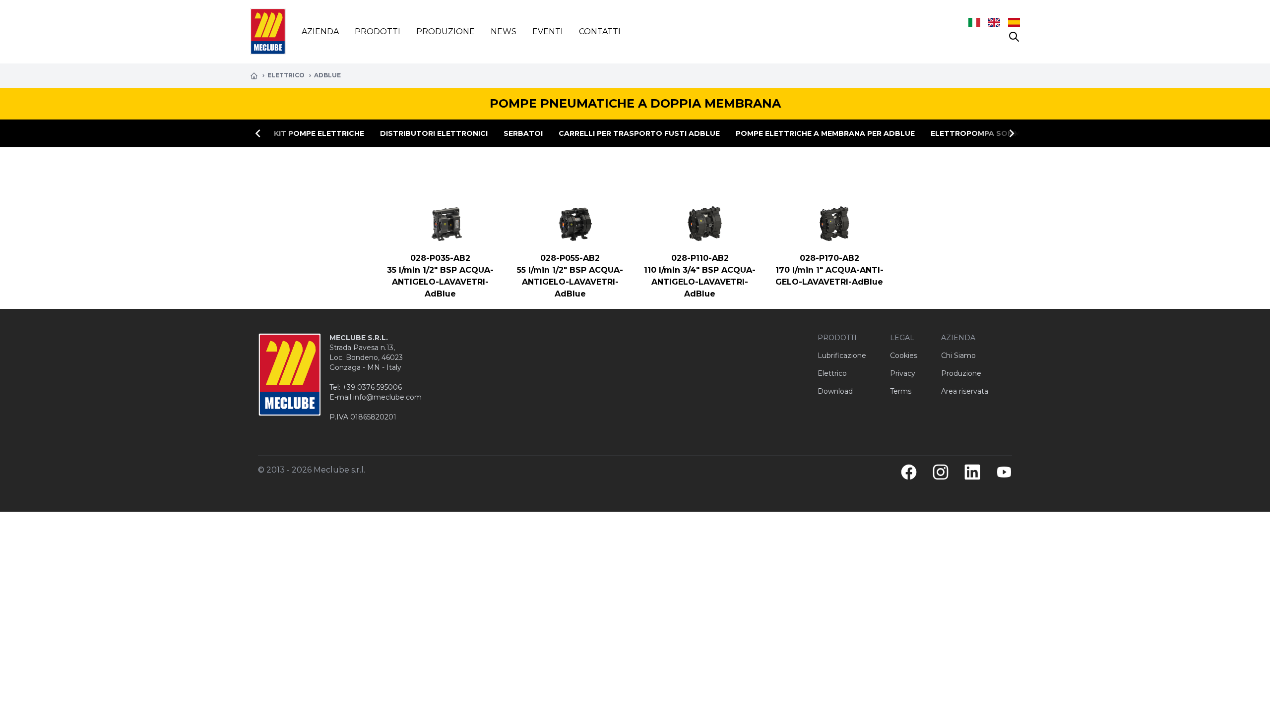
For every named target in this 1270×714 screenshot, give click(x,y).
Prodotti (377, 31)
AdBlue (327, 75)
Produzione (445, 31)
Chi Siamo (958, 355)
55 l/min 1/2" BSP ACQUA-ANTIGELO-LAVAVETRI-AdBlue (570, 281)
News (503, 31)
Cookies (903, 355)
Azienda (320, 31)
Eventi (547, 31)
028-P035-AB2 (440, 258)
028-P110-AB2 (700, 258)
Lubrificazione (842, 355)
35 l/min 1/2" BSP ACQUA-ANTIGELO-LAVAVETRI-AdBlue (440, 281)
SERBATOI (523, 133)
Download (835, 391)
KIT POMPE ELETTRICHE (319, 133)
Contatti (600, 31)
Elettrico (286, 75)
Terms (900, 391)
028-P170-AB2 (829, 258)
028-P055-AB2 (570, 258)
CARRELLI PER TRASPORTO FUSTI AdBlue (639, 133)
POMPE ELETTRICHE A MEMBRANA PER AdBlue (825, 133)
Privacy (902, 373)
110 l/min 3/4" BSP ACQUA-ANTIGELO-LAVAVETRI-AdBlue (700, 281)
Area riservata (964, 391)
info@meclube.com (387, 397)
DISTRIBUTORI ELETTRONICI (434, 133)
